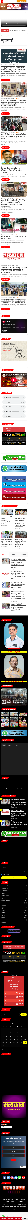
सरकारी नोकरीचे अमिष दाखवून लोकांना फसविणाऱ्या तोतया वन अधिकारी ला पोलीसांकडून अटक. (18, 606)
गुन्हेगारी (3, 898)
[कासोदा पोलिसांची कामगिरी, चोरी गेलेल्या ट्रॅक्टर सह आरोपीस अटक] (14, 289)
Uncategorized (5, 886)
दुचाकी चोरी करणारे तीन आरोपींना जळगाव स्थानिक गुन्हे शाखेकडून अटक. (13, 136)
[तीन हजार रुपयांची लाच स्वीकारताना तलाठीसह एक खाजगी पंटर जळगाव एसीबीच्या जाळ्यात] (6, 585)
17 (3, 1039)
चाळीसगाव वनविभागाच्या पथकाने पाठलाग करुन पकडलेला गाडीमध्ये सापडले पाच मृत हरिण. (13, 103)
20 (14, 1039)
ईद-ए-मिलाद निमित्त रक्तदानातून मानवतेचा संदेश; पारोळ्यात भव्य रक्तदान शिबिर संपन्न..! (7, 542)
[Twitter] (8, 1177)
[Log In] (4, 7)
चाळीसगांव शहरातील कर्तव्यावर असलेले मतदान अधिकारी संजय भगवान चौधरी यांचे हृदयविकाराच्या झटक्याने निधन (18, 575)
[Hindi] (3, 1124)
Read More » (5, 80)
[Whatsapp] (19, 1177)
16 (25, 1036)
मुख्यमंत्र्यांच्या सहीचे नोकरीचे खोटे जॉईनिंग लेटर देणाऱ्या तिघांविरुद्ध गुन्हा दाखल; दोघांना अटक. (13, 69)
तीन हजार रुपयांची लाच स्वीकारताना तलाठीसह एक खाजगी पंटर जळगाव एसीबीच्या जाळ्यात (18, 585)
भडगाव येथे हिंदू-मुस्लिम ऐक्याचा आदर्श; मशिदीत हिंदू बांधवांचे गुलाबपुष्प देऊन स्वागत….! (20, 543)
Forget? (24, 871)
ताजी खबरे (4, 64)
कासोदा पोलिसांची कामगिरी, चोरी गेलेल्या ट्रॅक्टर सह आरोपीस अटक (13, 301)
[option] (14, 697)
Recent (13, 554)
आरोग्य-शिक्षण (4, 890)
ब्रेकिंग (3, 915)
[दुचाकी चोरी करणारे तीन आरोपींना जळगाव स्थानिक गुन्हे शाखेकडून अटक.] (14, 123)
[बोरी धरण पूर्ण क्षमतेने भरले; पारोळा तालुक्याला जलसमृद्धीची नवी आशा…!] (7, 512)
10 (3, 1036)
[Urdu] (6, 1124)
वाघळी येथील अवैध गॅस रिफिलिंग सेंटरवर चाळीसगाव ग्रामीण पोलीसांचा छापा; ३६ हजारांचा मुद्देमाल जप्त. (13, 203)
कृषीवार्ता (3, 893)
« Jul (2, 1049)
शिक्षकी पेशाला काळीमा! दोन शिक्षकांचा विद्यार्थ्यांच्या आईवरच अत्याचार (12, 170)
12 (10, 1036)
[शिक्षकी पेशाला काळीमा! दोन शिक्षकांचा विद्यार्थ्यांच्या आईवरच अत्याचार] (14, 157)
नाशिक (3, 912)
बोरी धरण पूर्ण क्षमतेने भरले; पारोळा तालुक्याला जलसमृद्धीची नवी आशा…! (6, 520)
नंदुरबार (3, 910)
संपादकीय (4, 922)
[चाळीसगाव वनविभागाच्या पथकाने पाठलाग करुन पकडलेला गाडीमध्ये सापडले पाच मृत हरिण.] (14, 89)
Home (3, 35)
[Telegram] (16, 1177)
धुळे (2, 907)
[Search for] (26, 7)
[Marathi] (5, 1124)
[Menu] (2, 7)
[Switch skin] (23, 7)
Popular (4, 554)
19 (10, 1039)
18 (6, 1039)
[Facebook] (4, 1177)
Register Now (14, 931)
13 (14, 1036)
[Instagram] (12, 1177)
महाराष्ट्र (3, 917)
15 (21, 1036)
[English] (2, 1124)
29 (21, 1042)
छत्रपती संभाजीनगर (6, 900)
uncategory (5, 888)
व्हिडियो (14, 1209)
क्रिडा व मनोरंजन (5, 895)
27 (14, 1042)
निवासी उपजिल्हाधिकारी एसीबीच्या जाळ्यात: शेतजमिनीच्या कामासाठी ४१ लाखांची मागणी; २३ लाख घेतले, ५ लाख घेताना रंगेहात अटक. (18, 596)
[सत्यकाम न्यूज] (14, 6)
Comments (23, 554)
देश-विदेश (4, 905)
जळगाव (3, 903)
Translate (10, 1128)
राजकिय (3, 920)
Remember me (5, 874)
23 (25, 1039)
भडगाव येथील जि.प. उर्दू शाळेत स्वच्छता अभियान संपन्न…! (13, 703)
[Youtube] (23, 1177)
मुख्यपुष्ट (3, 1204)
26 (10, 1042)
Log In (14, 877)
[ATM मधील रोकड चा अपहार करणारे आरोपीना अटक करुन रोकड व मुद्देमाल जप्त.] (14, 257)
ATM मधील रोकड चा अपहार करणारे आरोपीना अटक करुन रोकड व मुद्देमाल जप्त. (14, 270)
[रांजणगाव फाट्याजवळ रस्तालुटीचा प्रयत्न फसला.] (14, 225)
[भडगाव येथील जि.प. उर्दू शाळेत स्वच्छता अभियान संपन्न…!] (5, 714)
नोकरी (3, 1206)
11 (6, 1036)
